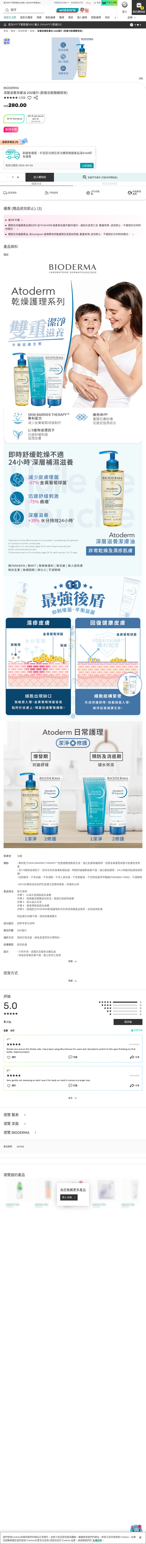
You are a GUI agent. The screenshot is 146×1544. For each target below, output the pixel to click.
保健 (38, 17)
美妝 (70, 17)
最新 (12, 1030)
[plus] (18, 177)
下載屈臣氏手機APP (61, 3)
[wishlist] (29, 97)
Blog (88, 3)
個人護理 (82, 17)
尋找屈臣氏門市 (77, 3)
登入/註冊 (67, 1197)
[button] (139, 7)
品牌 (129, 17)
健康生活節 (10, 17)
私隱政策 (97, 1540)
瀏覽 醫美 (12, 1115)
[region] (73, 1538)
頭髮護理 (96, 17)
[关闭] (140, 1537)
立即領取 (87, 165)
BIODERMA (11, 88)
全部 (6, 1030)
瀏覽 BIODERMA (17, 1132)
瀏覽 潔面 (12, 1124)
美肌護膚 (50, 17)
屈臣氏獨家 (26, 17)
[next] (115, 17)
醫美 (61, 17)
